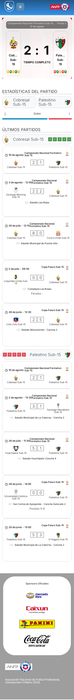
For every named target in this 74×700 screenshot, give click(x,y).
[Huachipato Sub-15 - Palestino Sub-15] (37, 453)
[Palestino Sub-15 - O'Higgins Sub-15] (37, 539)
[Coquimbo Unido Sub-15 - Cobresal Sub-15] (37, 281)
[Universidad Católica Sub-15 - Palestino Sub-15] (37, 496)
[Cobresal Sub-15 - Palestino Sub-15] (37, 159)
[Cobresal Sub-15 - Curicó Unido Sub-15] (37, 238)
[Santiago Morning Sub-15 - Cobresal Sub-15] (37, 195)
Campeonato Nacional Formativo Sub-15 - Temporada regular (31, 23)
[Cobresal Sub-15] (13, 53)
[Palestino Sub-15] (60, 53)
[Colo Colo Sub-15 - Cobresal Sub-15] (37, 324)
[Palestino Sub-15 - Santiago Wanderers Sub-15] (37, 410)
